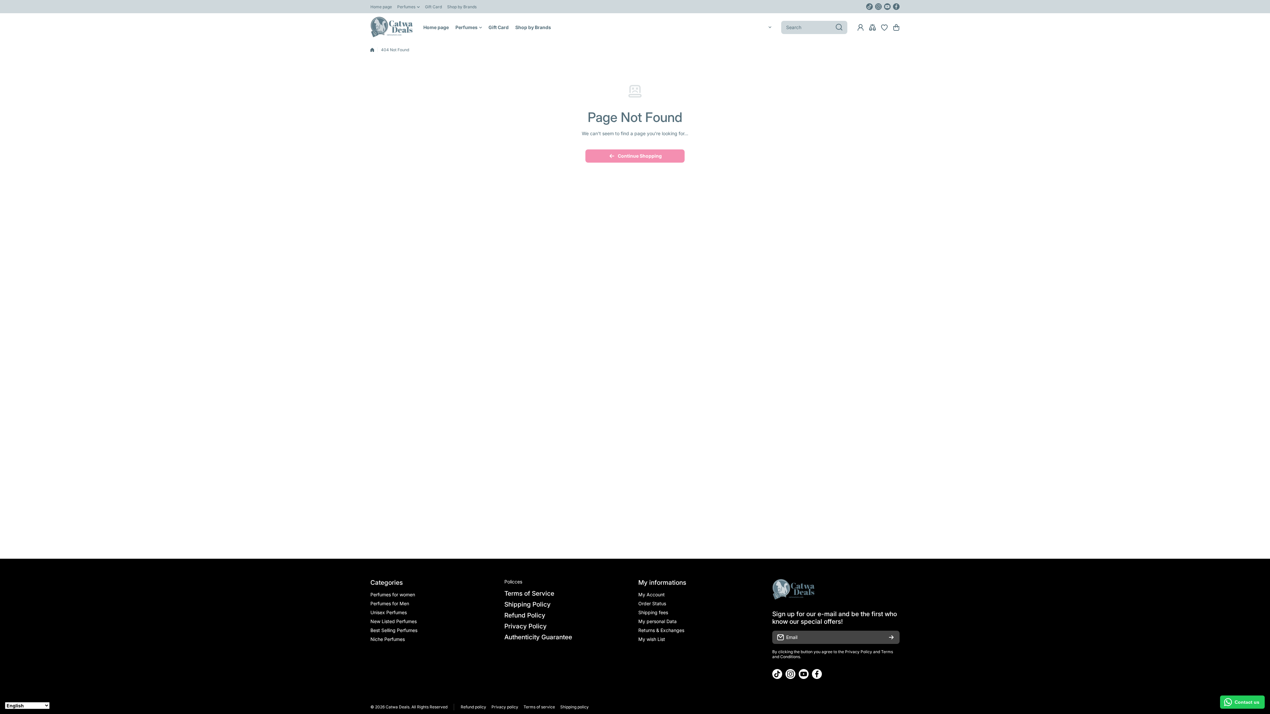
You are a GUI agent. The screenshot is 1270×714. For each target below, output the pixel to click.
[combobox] (814, 27)
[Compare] (872, 27)
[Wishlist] (884, 27)
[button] (896, 27)
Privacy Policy (858, 651)
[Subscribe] (891, 637)
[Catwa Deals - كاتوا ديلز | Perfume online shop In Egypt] (391, 27)
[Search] (839, 27)
